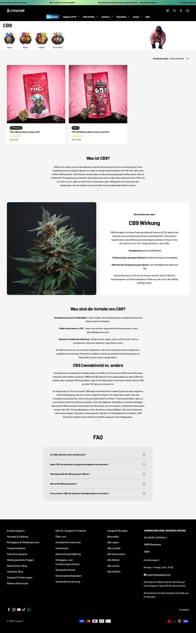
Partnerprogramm (17, 554)
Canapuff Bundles (117, 530)
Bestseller (53, 16)
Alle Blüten (113, 559)
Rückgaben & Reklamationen (23, 542)
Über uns (61, 536)
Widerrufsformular (17, 583)
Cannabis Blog (15, 571)
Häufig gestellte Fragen (20, 559)
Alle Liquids (114, 548)
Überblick (121, 16)
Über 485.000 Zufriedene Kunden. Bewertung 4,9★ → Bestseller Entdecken (127, 3)
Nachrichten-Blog (17, 565)
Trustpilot (184, 609)
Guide (136, 16)
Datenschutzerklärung (68, 554)
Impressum (62, 548)
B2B (147, 16)
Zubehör (105, 16)
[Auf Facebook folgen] (9, 609)
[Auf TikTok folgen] (24, 609)
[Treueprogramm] (167, 10)
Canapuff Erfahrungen (19, 577)
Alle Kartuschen (116, 554)
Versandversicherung (68, 581)
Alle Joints (113, 565)
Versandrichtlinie (65, 569)
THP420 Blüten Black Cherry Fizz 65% (91, 132)
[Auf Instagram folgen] (14, 609)
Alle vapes (113, 542)
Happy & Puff (69, 16)
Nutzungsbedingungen (68, 575)
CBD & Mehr (89, 16)
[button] (15, 136)
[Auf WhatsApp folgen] (29, 609)
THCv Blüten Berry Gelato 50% (25, 132)
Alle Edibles (114, 571)
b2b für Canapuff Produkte (71, 530)
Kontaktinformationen (68, 542)
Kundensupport (16, 530)
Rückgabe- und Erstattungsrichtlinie (68, 562)
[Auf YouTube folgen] (19, 609)
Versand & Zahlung (17, 536)
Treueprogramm (16, 548)
